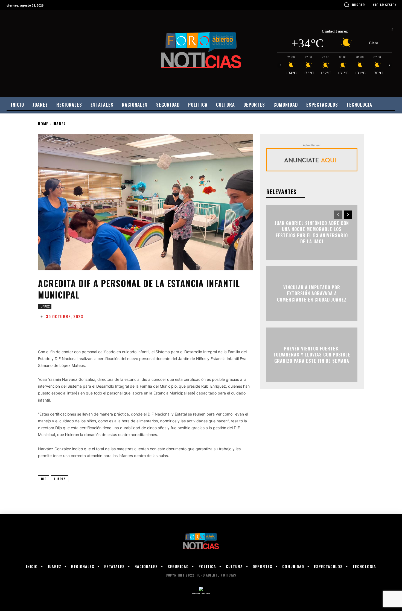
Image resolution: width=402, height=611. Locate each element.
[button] (354, 4)
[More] (213, 329)
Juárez (59, 478)
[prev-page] (338, 215)
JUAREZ (59, 123)
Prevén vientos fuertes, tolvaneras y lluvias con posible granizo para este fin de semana (311, 354)
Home (43, 123)
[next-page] (348, 215)
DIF (43, 478)
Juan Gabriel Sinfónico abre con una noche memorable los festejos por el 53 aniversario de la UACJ (312, 232)
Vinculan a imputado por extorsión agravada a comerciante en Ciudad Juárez (311, 293)
